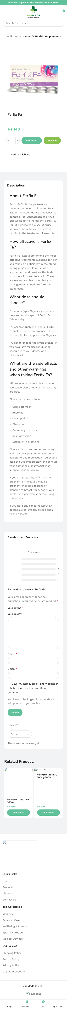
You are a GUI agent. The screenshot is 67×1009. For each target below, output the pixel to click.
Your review (16, 613)
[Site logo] (33, 11)
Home (6, 881)
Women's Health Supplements (42, 36)
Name (12, 654)
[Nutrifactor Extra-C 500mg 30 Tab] (48, 769)
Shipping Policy (12, 953)
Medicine (8, 914)
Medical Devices (13, 938)
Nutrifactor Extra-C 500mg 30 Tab (47, 776)
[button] (18, 812)
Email (12, 668)
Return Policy (11, 959)
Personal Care (11, 920)
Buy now (52, 140)
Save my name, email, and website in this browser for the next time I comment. (33, 688)
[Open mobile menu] (4, 12)
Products (8, 887)
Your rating (16, 607)
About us (8, 893)
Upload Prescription (15, 971)
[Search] (60, 23)
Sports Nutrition (13, 932)
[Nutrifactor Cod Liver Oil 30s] (18, 782)
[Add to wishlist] (30, 771)
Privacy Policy (11, 965)
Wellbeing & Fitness (15, 926)
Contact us (9, 899)
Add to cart (31, 140)
